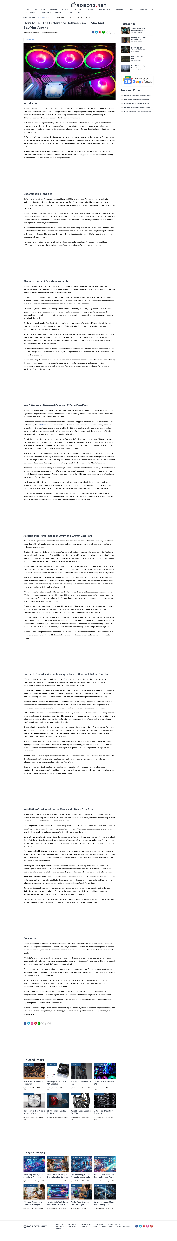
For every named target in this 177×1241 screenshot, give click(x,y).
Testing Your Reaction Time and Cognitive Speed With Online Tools (81, 1204)
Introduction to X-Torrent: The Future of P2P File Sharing (138, 48)
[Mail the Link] (110, 32)
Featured (59, 12)
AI (36, 10)
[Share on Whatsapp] (103, 32)
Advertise (72, 1226)
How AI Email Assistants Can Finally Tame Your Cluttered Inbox (104, 1176)
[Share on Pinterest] (100, 32)
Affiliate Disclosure (123, 1226)
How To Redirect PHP (137, 57)
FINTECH (65, 10)
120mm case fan (46, 425)
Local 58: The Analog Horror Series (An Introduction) (138, 67)
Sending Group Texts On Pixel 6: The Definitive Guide (138, 39)
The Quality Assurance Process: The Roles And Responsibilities (136, 99)
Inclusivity (99, 1224)
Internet (143, 10)
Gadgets (119, 10)
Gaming (78, 10)
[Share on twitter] (96, 32)
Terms (95, 1226)
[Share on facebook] (93, 32)
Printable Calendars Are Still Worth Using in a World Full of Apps (34, 1204)
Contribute (60, 1226)
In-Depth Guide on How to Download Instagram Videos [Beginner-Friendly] (137, 103)
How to (90, 10)
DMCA (58, 1228)
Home (28, 10)
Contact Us (84, 1226)
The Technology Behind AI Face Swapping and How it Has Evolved (80, 1176)
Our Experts (72, 1224)
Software (30, 12)
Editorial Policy (86, 1224)
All (79, 12)
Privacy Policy (107, 1226)
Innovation (44, 12)
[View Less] (114, 32)
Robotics (53, 10)
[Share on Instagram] (32, 1023)
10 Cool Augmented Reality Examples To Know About (138, 29)
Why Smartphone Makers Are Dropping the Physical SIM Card (104, 1204)
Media (131, 10)
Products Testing (114, 1224)
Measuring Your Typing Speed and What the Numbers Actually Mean (34, 1176)
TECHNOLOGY (30, 40)
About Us (59, 1224)
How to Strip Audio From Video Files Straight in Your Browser (57, 1204)
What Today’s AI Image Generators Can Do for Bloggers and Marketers (57, 1176)
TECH (43, 10)
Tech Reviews (104, 10)
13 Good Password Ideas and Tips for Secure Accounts (137, 107)
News (70, 12)
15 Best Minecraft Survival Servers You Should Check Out (137, 111)
